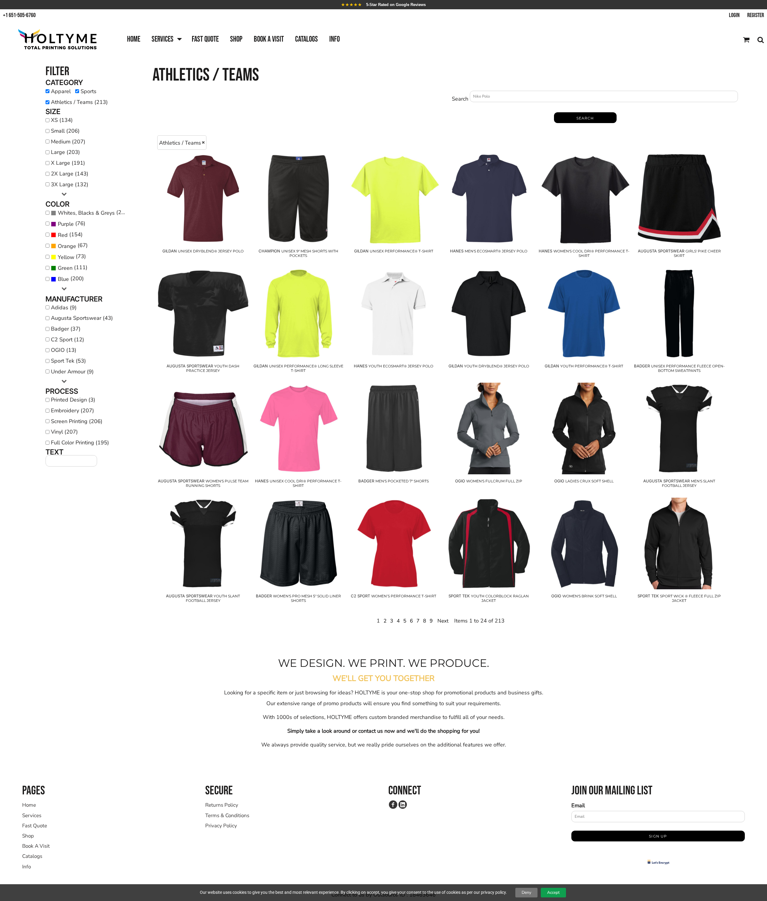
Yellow (66, 257)
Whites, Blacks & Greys (86, 212)
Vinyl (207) (64, 431)
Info (26, 866)
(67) (73, 245)
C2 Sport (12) (67, 339)
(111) (72, 268)
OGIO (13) (63, 350)
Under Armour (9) (72, 371)
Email (578, 805)
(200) (71, 279)
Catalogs (32, 856)
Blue (63, 279)
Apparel (61, 91)
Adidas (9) (64, 307)
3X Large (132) (69, 184)
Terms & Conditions (227, 815)
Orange (67, 246)
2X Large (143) (69, 173)
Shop (28, 835)
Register (755, 15)
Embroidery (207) (72, 410)
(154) (70, 235)
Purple (66, 224)
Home (29, 805)
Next (443, 620)
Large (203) (65, 152)
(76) (71, 224)
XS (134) (62, 120)
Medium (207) (68, 141)
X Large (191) (68, 162)
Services (31, 815)
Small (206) (65, 130)
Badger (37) (66, 328)
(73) (72, 257)
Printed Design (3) (73, 399)
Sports (88, 91)
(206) (94, 212)
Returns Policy (221, 805)
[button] (166, 39)
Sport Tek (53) (68, 360)
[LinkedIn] (402, 804)
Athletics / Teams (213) (79, 102)
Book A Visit (36, 846)
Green (65, 268)
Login (734, 15)
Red (63, 235)
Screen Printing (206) (76, 421)
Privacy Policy (221, 825)
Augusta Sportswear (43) (82, 318)
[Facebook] (393, 804)
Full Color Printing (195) (80, 442)
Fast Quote (34, 825)
